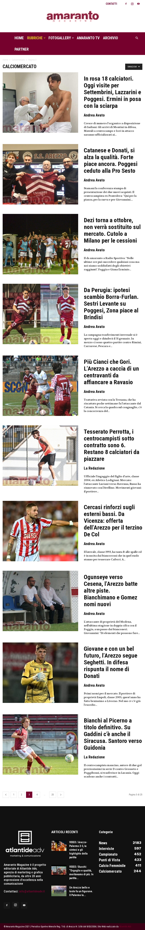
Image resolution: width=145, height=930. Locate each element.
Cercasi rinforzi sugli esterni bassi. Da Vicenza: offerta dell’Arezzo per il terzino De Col (113, 521)
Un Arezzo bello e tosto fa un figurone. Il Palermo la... (81, 891)
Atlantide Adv (125, 926)
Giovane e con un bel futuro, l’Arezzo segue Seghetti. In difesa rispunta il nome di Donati (110, 662)
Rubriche (35, 38)
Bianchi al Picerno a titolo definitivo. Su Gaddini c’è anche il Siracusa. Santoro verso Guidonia (113, 734)
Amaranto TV (88, 38)
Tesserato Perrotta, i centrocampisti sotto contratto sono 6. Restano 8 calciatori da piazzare (111, 445)
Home (19, 38)
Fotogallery (60, 38)
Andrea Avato (94, 115)
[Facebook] (126, 4)
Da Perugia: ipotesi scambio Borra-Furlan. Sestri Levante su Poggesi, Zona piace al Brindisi (111, 303)
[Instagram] (132, 4)
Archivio (110, 38)
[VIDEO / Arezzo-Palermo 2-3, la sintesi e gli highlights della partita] (58, 845)
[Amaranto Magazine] (72, 16)
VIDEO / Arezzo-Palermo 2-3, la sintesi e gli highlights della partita (78, 850)
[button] (136, 38)
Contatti (111, 3)
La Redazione (94, 468)
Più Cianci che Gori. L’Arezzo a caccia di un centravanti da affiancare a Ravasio (111, 372)
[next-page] (61, 795)
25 (53, 794)
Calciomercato (18, 60)
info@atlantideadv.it (32, 891)
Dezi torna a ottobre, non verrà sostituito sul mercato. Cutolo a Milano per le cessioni (112, 230)
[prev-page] (6, 795)
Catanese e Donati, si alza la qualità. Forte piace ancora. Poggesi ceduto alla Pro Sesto (110, 160)
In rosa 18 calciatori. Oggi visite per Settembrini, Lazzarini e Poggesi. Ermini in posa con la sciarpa (112, 92)
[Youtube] (138, 4)
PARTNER (22, 49)
